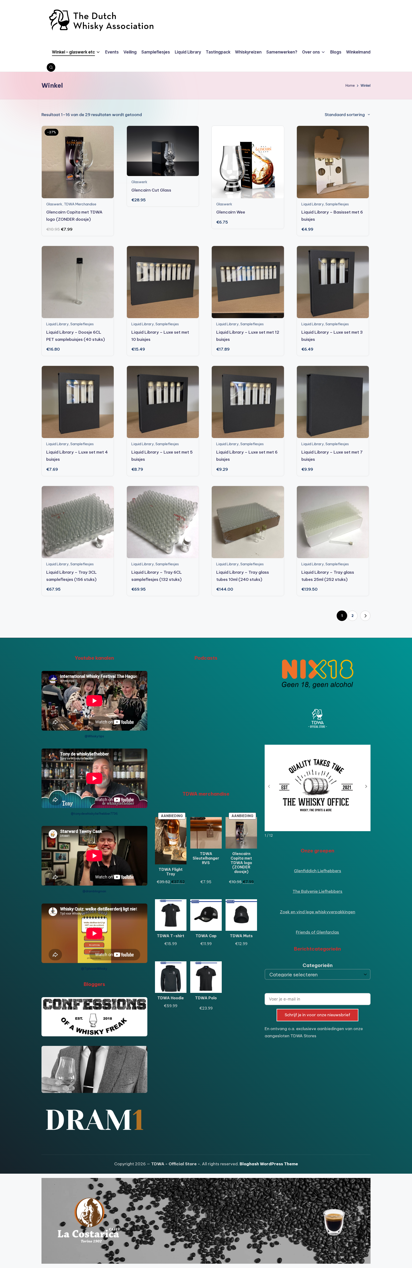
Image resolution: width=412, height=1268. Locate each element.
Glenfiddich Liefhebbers (317, 870)
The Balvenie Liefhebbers (317, 891)
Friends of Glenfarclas (317, 932)
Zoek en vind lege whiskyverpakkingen (317, 912)
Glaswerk (54, 204)
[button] (365, 615)
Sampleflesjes (337, 204)
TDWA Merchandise (80, 204)
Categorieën (318, 965)
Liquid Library (312, 204)
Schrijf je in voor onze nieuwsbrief (317, 1014)
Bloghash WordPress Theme (269, 1163)
